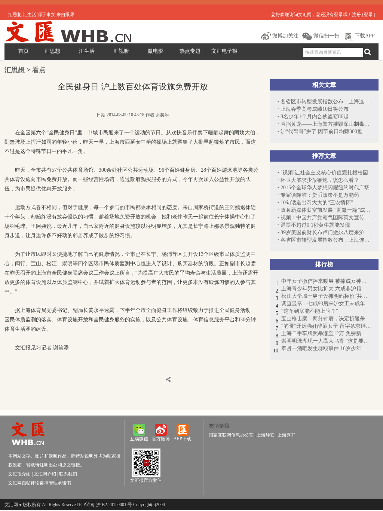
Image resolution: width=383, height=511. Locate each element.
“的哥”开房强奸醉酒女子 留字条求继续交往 (326, 326)
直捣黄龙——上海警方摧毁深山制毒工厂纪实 (326, 124)
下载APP (364, 36)
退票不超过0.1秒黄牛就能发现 (315, 225)
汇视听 (121, 51)
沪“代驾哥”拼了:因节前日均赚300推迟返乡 (326, 131)
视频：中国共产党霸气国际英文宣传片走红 (326, 217)
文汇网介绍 (45, 474)
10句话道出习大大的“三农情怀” (317, 202)
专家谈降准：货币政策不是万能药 (320, 195)
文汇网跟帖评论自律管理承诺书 (39, 483)
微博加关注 (284, 36)
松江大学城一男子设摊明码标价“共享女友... (326, 296)
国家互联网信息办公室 (231, 435)
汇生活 (87, 51)
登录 (368, 14)
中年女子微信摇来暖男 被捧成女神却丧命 (326, 281)
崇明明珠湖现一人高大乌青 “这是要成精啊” (326, 341)
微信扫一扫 (326, 36)
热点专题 (190, 51)
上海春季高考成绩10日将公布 (315, 109)
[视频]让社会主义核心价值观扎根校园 (324, 172)
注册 (356, 14)
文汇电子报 (224, 51)
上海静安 (266, 435)
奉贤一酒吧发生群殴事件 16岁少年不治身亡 (326, 348)
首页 (23, 51)
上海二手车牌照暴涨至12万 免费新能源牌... (326, 333)
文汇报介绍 (19, 474)
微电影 (155, 51)
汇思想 (52, 51)
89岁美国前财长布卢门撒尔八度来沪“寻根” (326, 232)
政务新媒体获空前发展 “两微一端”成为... (326, 210)
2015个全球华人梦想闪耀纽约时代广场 (325, 187)
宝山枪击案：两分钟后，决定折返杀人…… (326, 318)
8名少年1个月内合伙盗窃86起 (315, 116)
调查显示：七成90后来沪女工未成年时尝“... (326, 303)
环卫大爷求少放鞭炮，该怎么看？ (320, 180)
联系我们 (68, 474)
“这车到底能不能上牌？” (309, 311)
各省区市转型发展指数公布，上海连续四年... (326, 101)
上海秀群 (286, 435)
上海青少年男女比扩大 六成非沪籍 (321, 288)
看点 (39, 70)
